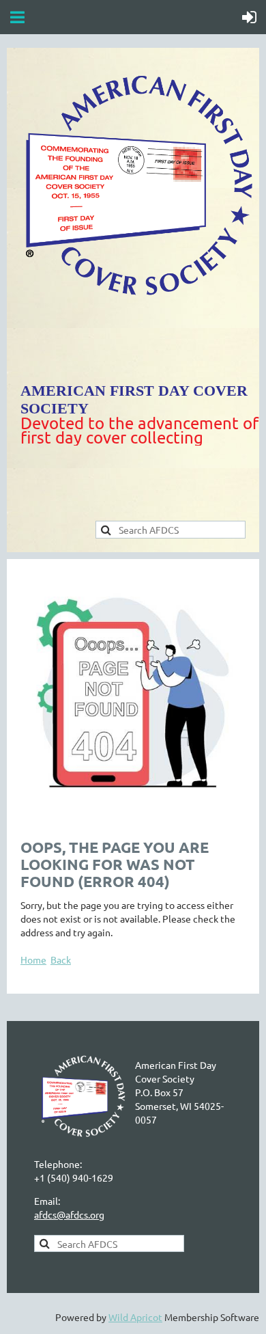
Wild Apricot (135, 1317)
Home (33, 959)
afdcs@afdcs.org (69, 1214)
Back (60, 959)
